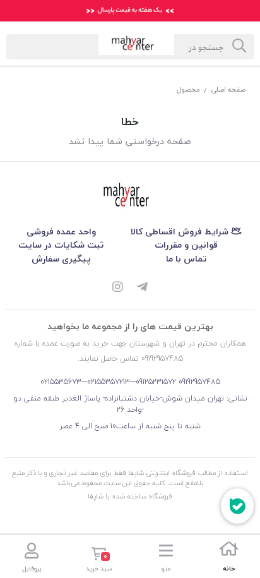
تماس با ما (186, 259)
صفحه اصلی (228, 89)
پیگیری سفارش (61, 259)
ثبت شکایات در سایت (60, 245)
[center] (239, 46)
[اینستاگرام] (117, 288)
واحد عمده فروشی (61, 231)
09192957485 (199, 381)
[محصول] (130, 196)
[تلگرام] (142, 288)
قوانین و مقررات (186, 245)
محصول (188, 89)
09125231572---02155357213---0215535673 (108, 381)
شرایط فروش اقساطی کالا (181, 231)
